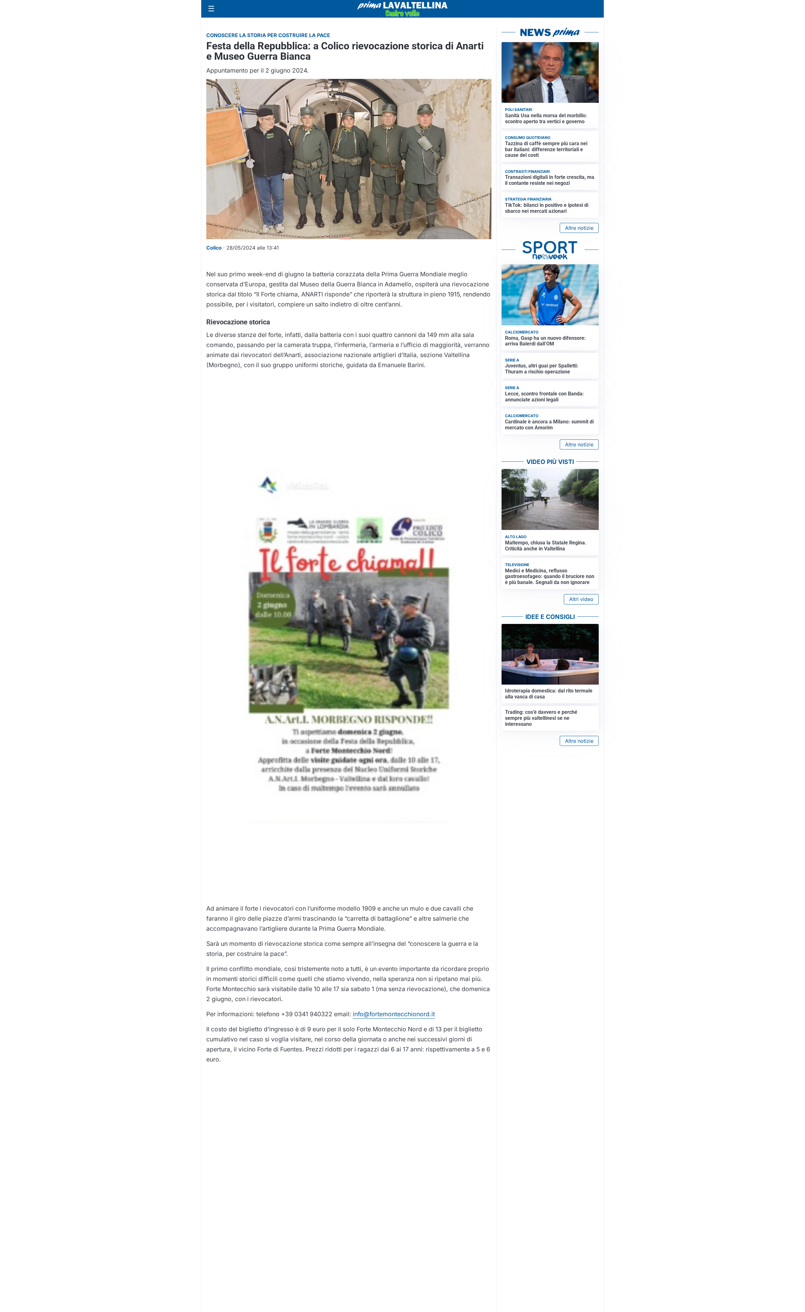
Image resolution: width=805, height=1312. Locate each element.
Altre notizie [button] (579, 228)
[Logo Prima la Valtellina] (402, 8)
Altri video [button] (581, 599)
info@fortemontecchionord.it (394, 1014)
